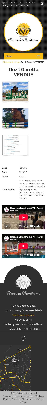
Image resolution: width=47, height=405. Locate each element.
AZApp (23, 402)
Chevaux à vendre (11, 62)
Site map (16, 399)
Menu (9, 56)
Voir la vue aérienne (23, 315)
